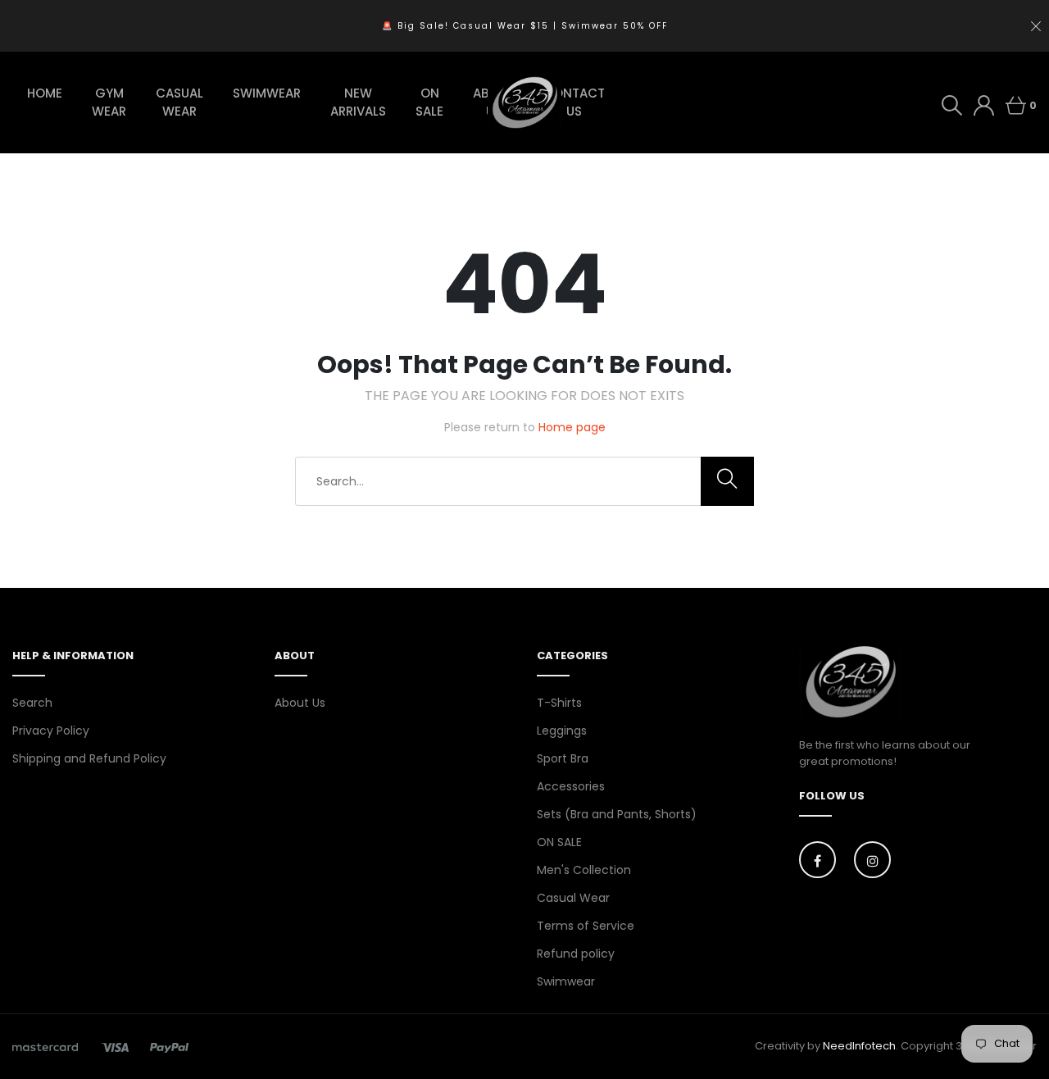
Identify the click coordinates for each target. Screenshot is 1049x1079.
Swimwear (566, 981)
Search (32, 702)
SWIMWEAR (267, 93)
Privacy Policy (50, 730)
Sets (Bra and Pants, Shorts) (617, 814)
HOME (44, 93)
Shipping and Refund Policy (89, 758)
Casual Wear (573, 898)
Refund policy (576, 953)
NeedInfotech (859, 1046)
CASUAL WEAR (179, 102)
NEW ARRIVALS (358, 102)
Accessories (571, 786)
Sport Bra (562, 758)
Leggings (562, 730)
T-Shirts (559, 702)
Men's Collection (584, 870)
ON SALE (429, 102)
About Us (300, 702)
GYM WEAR (109, 102)
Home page (572, 427)
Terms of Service (585, 925)
